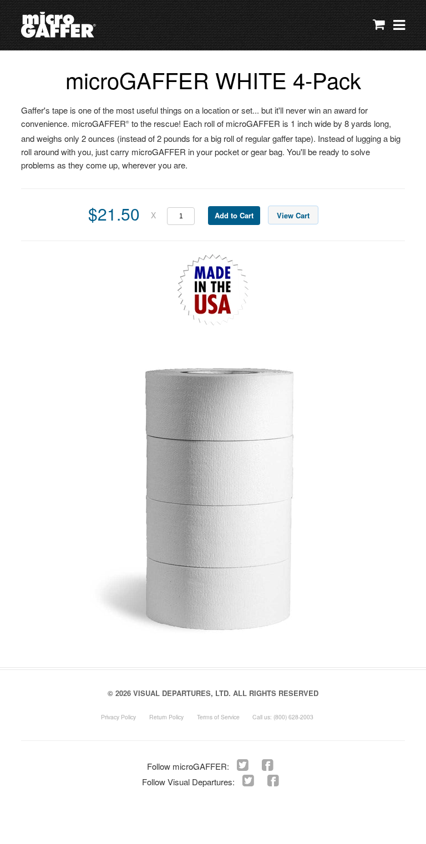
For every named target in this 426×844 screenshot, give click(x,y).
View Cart (293, 215)
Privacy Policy (118, 717)
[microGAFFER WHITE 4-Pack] (220, 500)
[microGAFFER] (84, 25)
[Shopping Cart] (376, 25)
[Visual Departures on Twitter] (248, 779)
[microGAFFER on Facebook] (267, 764)
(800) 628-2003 (293, 717)
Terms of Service (218, 717)
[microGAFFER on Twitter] (242, 764)
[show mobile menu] (399, 25)
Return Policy (166, 717)
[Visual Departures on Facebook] (273, 779)
